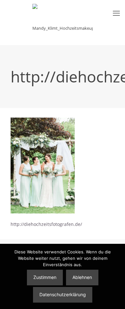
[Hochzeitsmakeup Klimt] (62, 22)
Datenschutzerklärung (62, 294)
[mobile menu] (116, 12)
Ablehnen (82, 277)
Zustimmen (44, 277)
